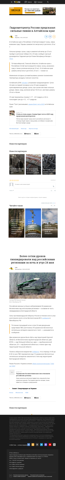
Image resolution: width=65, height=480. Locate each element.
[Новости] (27, 133)
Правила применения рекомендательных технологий (40, 476)
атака (11, 392)
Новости (30, 2)
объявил (25, 83)
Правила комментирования (19, 476)
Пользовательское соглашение (37, 475)
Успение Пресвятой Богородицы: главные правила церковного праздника (32, 227)
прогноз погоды (33, 128)
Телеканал (39, 2)
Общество (17, 37)
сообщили (45, 318)
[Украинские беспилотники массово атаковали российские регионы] (12, 377)
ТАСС (11, 59)
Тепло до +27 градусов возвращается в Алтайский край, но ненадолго (50, 228)
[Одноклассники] (54, 36)
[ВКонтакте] (50, 36)
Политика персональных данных (20, 475)
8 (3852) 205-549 (15, 466)
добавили (35, 352)
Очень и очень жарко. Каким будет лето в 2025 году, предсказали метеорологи (34, 115)
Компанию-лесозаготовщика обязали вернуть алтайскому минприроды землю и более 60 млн (17, 226)
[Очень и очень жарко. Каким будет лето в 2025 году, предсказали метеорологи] (12, 118)
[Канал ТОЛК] (36, 133)
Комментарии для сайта (48, 203)
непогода (23, 128)
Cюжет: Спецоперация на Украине (24, 388)
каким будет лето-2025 (36, 104)
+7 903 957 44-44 (15, 460)
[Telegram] (46, 36)
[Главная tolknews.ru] (17, 2)
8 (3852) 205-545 (15, 464)
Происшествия (18, 269)
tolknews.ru (16, 452)
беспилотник (19, 392)
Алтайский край (13, 128)
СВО (26, 392)
